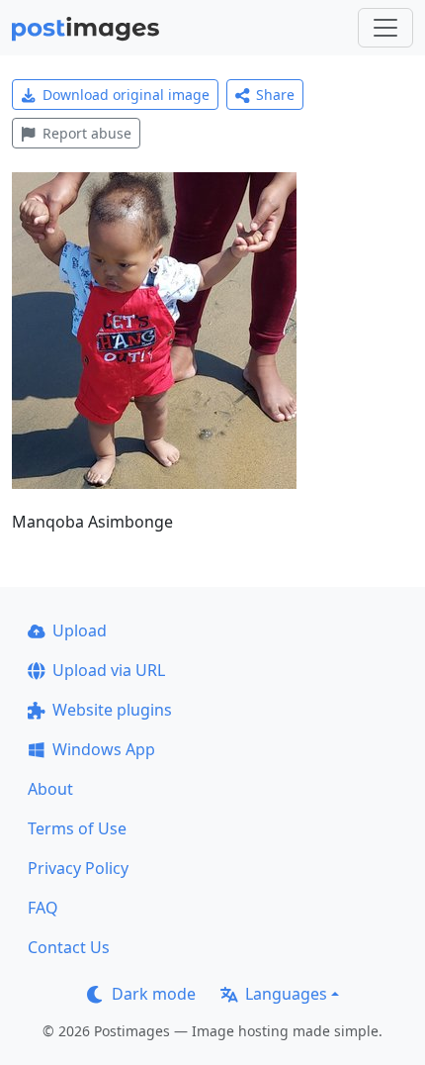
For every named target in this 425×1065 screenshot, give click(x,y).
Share (275, 94)
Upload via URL (108, 670)
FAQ (43, 908)
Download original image (126, 94)
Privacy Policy (78, 868)
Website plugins (112, 710)
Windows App (103, 749)
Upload (79, 630)
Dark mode (154, 994)
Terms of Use (77, 828)
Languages (286, 994)
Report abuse (86, 133)
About (50, 789)
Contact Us (69, 947)
